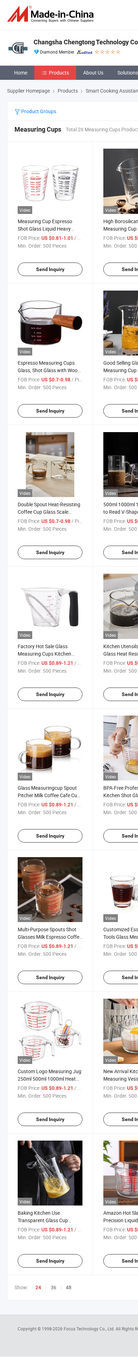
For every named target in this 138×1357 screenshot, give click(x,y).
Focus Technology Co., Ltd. (90, 1328)
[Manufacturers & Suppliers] (51, 14)
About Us (93, 72)
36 (53, 1287)
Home (20, 72)
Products (59, 72)
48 (68, 1287)
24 (38, 1287)
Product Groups (38, 111)
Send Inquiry (50, 269)
